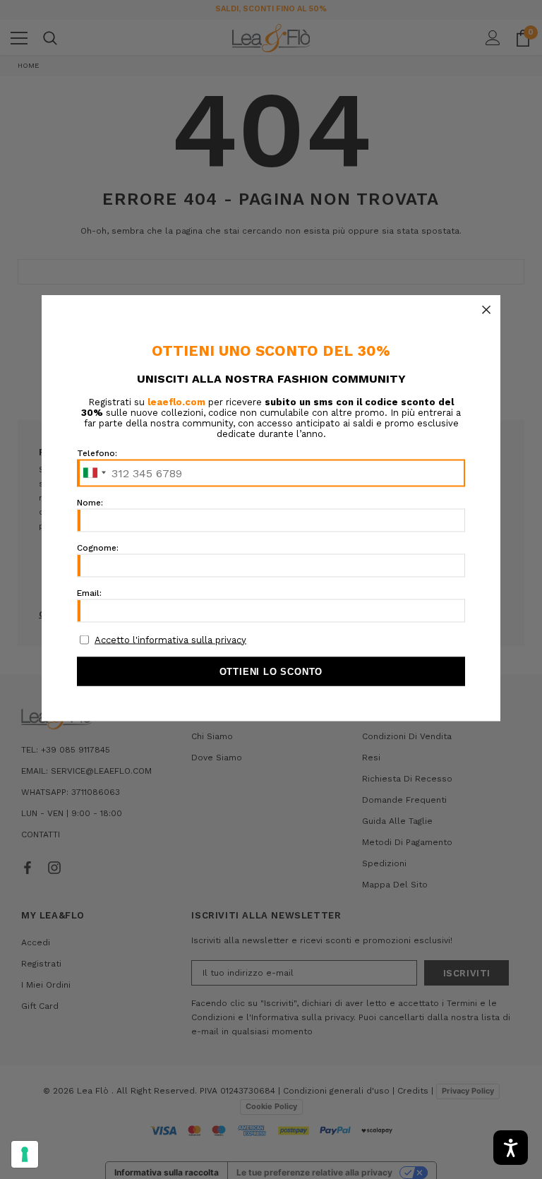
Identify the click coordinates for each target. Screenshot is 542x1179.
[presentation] (24, 1154)
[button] (486, 309)
